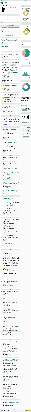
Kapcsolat (4, 0)
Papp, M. (10, 40)
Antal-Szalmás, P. (4, 39)
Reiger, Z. (4, 316)
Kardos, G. (13, 359)
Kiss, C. (18, 53)
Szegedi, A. (4, 173)
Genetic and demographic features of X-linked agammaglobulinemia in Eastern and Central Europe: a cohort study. (11, 351)
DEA (4, 43)
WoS (5, 75)
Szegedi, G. (4, 326)
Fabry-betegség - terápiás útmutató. (7, 312)
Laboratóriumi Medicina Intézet (13, 7)
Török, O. (4, 230)
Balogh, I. (13, 210)
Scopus (7, 75)
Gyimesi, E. (15, 128)
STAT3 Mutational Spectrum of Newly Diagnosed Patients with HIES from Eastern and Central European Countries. (10, 191)
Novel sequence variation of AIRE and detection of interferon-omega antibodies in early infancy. (11, 327)
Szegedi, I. (8, 53)
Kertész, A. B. (14, 302)
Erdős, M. (3, 85)
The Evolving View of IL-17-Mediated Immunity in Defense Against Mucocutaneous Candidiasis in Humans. (10, 149)
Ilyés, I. (16, 325)
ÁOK (10, 6)
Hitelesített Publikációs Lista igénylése (6, 31)
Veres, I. (10, 281)
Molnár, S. (17, 302)
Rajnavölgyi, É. (10, 377)
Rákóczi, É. (4, 341)
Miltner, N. (3, 68)
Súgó (1, 0)
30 (24, 42)
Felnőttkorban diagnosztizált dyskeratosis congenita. (9, 317)
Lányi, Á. (18, 141)
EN (29, 0)
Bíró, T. (18, 135)
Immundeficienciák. (13, 365)
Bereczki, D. (16, 303)
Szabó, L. (17, 39)
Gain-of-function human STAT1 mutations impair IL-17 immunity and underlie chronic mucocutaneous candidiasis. (11, 266)
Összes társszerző (24, 122)
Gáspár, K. (6, 135)
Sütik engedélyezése (28, 410)
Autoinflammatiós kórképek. (12, 105)
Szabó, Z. (4, 359)
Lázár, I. (17, 66)
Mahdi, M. (10, 291)
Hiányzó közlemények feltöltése (5, 30)
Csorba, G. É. (13, 141)
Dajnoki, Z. (9, 135)
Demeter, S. (10, 39)
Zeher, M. (11, 326)
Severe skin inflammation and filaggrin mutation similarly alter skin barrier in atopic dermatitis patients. (11, 183)
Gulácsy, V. (4, 128)
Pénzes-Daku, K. (13, 39)
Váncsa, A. (4, 251)
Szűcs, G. (9, 72)
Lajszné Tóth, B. (4, 40)
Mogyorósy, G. (13, 401)
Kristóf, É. (11, 401)
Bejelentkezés (26, 0)
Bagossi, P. (14, 237)
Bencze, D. (7, 39)
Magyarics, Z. (4, 376)
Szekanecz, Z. (10, 251)
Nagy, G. (12, 40)
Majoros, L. (4, 360)
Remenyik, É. (14, 281)
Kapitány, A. (15, 172)
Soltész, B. (8, 85)
